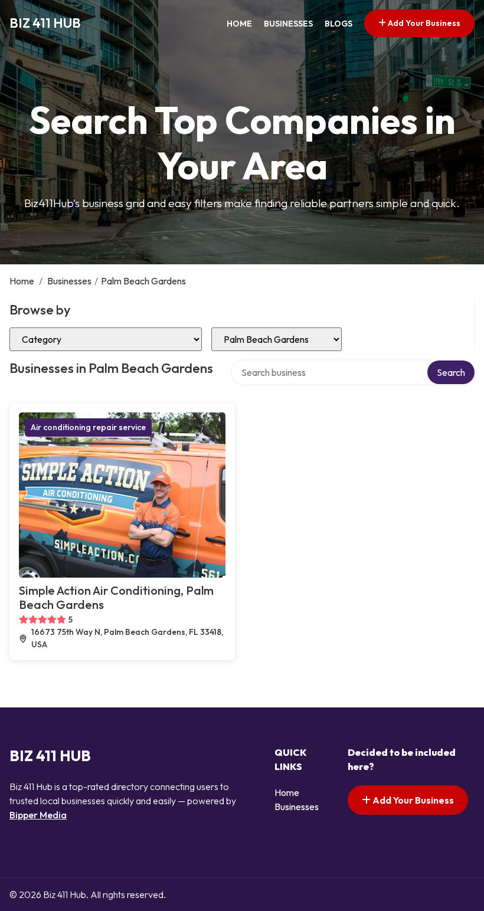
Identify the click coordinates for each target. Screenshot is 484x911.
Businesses (288, 23)
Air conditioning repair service (88, 427)
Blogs (338, 23)
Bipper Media (38, 815)
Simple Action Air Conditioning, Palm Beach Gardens (116, 597)
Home (239, 23)
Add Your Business (423, 23)
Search (451, 372)
